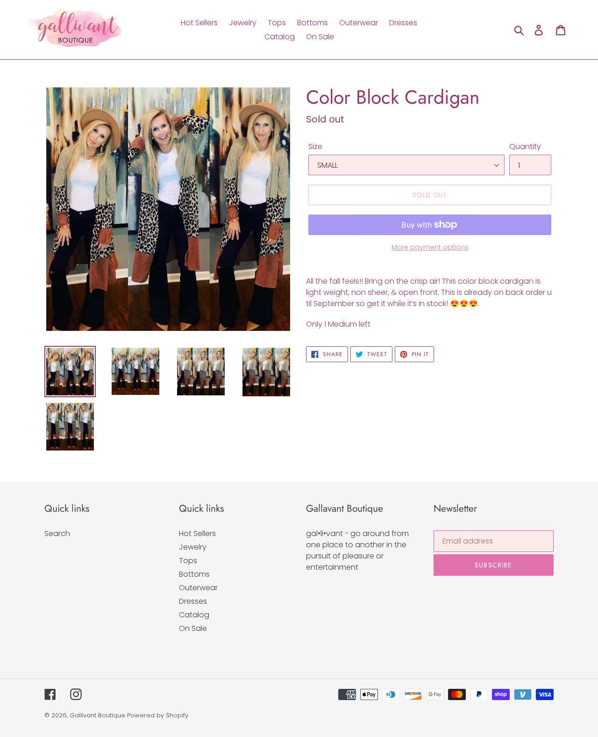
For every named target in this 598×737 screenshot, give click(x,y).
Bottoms (194, 574)
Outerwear (198, 587)
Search (57, 533)
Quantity (525, 146)
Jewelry (192, 547)
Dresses (193, 601)
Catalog (194, 614)
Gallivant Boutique (97, 715)
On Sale (193, 628)
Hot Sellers (197, 533)
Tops (188, 560)
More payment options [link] (430, 247)
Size (315, 146)
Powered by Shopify (157, 715)
